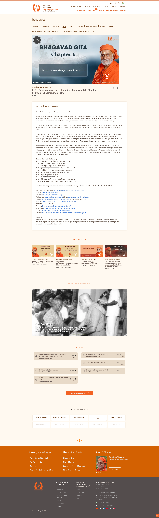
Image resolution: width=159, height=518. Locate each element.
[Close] (114, 236)
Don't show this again (86, 279)
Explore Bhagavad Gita (88, 275)
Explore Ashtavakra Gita (106, 275)
